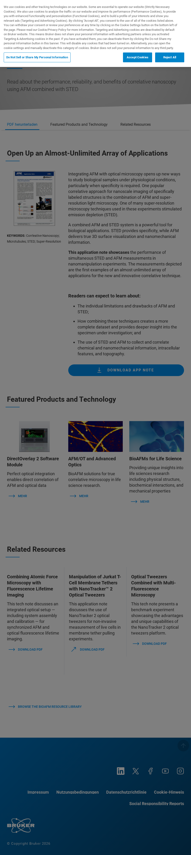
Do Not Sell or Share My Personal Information (37, 57)
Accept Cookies (137, 57)
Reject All (169, 57)
